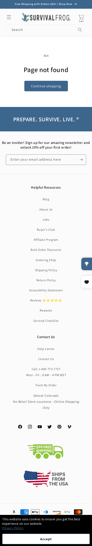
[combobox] (46, 30)
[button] (9, 17)
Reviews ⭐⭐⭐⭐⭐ (46, 300)
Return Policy (46, 280)
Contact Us (46, 359)
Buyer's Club (46, 230)
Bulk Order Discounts (46, 250)
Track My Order (45, 385)
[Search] (80, 30)
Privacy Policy (12, 528)
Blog (46, 199)
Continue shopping (46, 86)
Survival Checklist (46, 321)
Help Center (46, 349)
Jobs (45, 220)
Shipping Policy (46, 270)
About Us (46, 209)
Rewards (46, 310)
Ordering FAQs (46, 260)
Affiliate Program (46, 240)
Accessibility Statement (46, 290)
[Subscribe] (81, 159)
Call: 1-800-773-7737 (46, 369)
